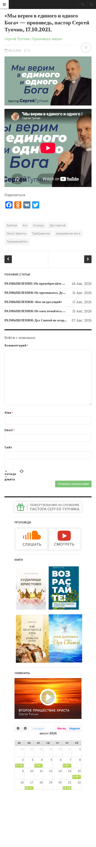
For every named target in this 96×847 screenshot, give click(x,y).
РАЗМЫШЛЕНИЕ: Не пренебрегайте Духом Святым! (45, 283)
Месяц (61, 728)
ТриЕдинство (41, 233)
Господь (38, 225)
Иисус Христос (16, 233)
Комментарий (16, 345)
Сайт (8, 447)
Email (9, 430)
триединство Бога (68, 233)
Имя (8, 412)
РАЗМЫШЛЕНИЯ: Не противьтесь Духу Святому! (42, 292)
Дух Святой (57, 225)
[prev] (18, 728)
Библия (12, 225)
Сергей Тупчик (17, 39)
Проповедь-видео (47, 39)
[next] (25, 728)
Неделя (74, 728)
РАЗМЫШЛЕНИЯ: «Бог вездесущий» (33, 302)
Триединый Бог (17, 241)
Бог (25, 225)
